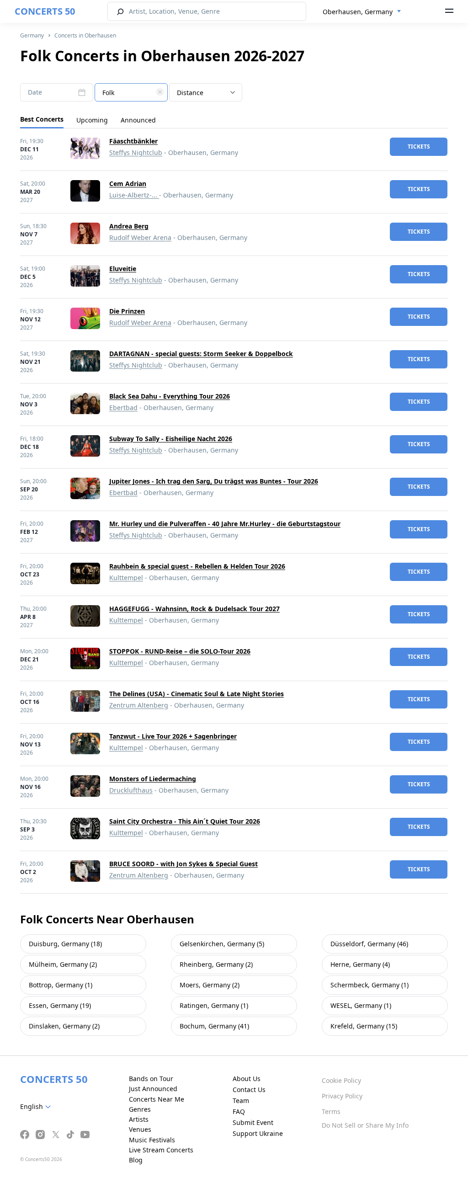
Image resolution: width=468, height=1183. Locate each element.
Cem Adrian (127, 183)
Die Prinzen (127, 311)
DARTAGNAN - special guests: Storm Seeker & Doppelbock (201, 353)
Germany (32, 35)
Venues (140, 1129)
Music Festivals (152, 1139)
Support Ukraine (258, 1133)
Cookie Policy (341, 1080)
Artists (139, 1119)
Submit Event (253, 1122)
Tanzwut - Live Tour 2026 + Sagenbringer (173, 736)
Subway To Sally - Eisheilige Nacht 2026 (170, 438)
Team (241, 1100)
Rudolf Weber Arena (140, 237)
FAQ (239, 1111)
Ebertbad (123, 407)
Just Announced (153, 1088)
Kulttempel (126, 577)
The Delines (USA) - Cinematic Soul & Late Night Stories (196, 693)
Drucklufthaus (131, 790)
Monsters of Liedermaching (152, 778)
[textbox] (131, 93)
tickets (419, 146)
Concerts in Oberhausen (85, 35)
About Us (247, 1078)
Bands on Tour (151, 1078)
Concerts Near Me (156, 1099)
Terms (331, 1111)
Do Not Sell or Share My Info (365, 1125)
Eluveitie (122, 268)
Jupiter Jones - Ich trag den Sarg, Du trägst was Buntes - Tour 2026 (213, 481)
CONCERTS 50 (45, 11)
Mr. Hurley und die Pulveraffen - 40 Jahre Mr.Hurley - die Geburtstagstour (224, 523)
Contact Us (249, 1089)
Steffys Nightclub (135, 152)
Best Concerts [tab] (42, 119)
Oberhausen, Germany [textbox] (358, 11)
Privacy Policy (342, 1096)
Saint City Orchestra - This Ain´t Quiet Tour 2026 (184, 821)
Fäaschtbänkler (133, 141)
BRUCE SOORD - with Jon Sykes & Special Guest (183, 863)
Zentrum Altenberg (138, 705)
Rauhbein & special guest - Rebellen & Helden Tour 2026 (197, 566)
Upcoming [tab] (92, 120)
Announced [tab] (138, 120)
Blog (136, 1160)
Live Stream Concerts (161, 1150)
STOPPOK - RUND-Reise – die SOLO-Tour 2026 (179, 651)
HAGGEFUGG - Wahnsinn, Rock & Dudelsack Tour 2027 (194, 608)
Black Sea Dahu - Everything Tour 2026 (169, 396)
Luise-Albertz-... (134, 195)
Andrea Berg (129, 226)
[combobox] (362, 12)
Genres (140, 1109)
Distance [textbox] (190, 92)
